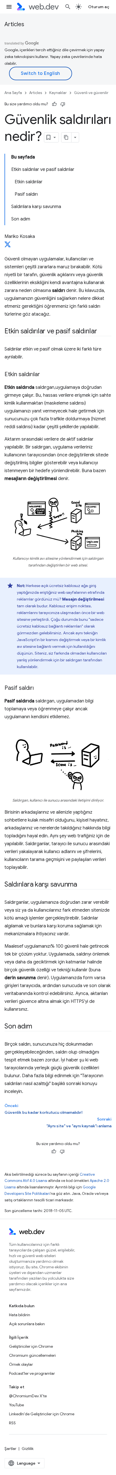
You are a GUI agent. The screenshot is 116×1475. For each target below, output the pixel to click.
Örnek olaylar (21, 1364)
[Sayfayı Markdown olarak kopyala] (66, 137)
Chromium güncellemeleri (32, 1355)
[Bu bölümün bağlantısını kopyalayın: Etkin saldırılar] (45, 374)
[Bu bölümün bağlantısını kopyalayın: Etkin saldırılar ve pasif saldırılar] (102, 331)
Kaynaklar (58, 92)
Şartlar (10, 1448)
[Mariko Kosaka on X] (8, 246)
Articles (14, 24)
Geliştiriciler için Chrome (31, 1346)
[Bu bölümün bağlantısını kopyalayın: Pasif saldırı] (39, 688)
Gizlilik (28, 1448)
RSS (12, 1422)
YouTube (16, 1404)
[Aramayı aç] (67, 6)
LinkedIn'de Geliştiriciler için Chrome (41, 1413)
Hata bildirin (19, 1314)
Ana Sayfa (13, 92)
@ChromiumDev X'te (28, 1395)
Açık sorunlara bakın (27, 1323)
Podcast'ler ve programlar (32, 1373)
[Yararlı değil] (63, 104)
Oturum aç (99, 6)
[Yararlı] (54, 104)
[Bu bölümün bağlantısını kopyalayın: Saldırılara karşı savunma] (82, 884)
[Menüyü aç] (9, 7)
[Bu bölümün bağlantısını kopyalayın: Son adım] (37, 1026)
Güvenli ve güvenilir (91, 92)
